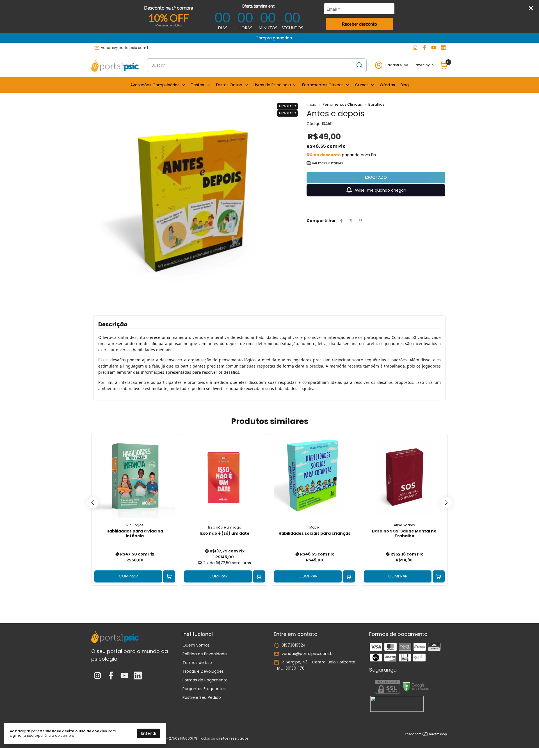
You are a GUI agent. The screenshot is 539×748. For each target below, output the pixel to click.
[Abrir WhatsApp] (525, 733)
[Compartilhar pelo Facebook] (341, 221)
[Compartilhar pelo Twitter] (351, 221)
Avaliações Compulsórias (154, 85)
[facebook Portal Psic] (424, 48)
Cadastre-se (396, 65)
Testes (197, 85)
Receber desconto (359, 23)
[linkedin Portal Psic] (443, 48)
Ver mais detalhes (327, 163)
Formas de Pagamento (205, 680)
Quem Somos (196, 645)
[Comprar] (169, 576)
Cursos (362, 85)
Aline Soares (404, 525)
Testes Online (228, 85)
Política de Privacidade (204, 654)
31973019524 (294, 645)
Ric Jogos (134, 525)
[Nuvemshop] (426, 735)
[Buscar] (359, 65)
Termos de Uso (197, 662)
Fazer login (424, 65)
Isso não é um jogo (224, 527)
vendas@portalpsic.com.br (126, 47)
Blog (405, 85)
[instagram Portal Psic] (415, 48)
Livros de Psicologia (272, 85)
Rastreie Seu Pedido (201, 697)
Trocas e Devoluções (203, 671)
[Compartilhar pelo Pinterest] (360, 221)
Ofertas (387, 85)
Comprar (128, 576)
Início (311, 104)
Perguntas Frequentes (204, 689)
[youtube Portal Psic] (433, 48)
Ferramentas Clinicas (323, 85)
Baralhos (376, 104)
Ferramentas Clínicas (342, 104)
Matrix (314, 527)
